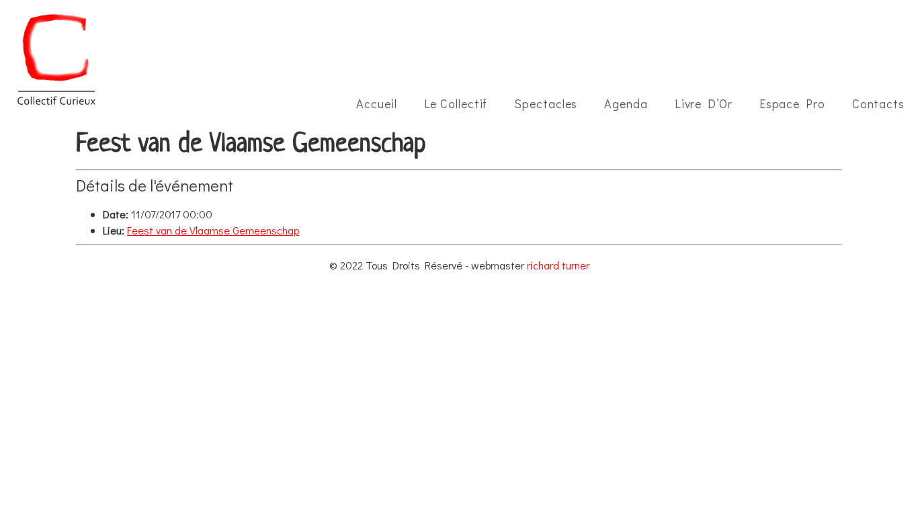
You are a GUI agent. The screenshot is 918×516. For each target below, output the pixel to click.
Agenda (625, 103)
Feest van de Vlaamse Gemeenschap (213, 230)
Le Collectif (456, 103)
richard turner (558, 265)
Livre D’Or (704, 103)
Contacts (878, 103)
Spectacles (545, 103)
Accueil (376, 103)
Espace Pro (792, 103)
